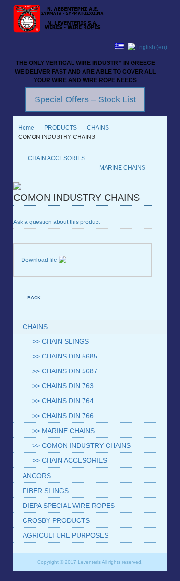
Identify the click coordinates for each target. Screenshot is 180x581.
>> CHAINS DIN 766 (63, 416)
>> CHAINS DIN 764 (63, 401)
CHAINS (98, 127)
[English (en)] (147, 47)
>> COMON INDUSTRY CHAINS (81, 445)
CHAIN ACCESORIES (56, 158)
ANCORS (37, 476)
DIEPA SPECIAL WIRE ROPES (69, 505)
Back (34, 297)
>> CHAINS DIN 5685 (64, 356)
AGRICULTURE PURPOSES (65, 535)
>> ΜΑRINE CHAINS (63, 430)
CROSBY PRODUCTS (56, 520)
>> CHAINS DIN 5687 (64, 371)
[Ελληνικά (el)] (119, 47)
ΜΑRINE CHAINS (122, 167)
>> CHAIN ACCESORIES (69, 460)
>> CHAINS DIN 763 (63, 386)
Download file (40, 260)
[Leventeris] (59, 20)
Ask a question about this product (56, 222)
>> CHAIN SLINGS (60, 341)
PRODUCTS (60, 127)
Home (26, 127)
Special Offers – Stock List (85, 99)
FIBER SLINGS (46, 490)
